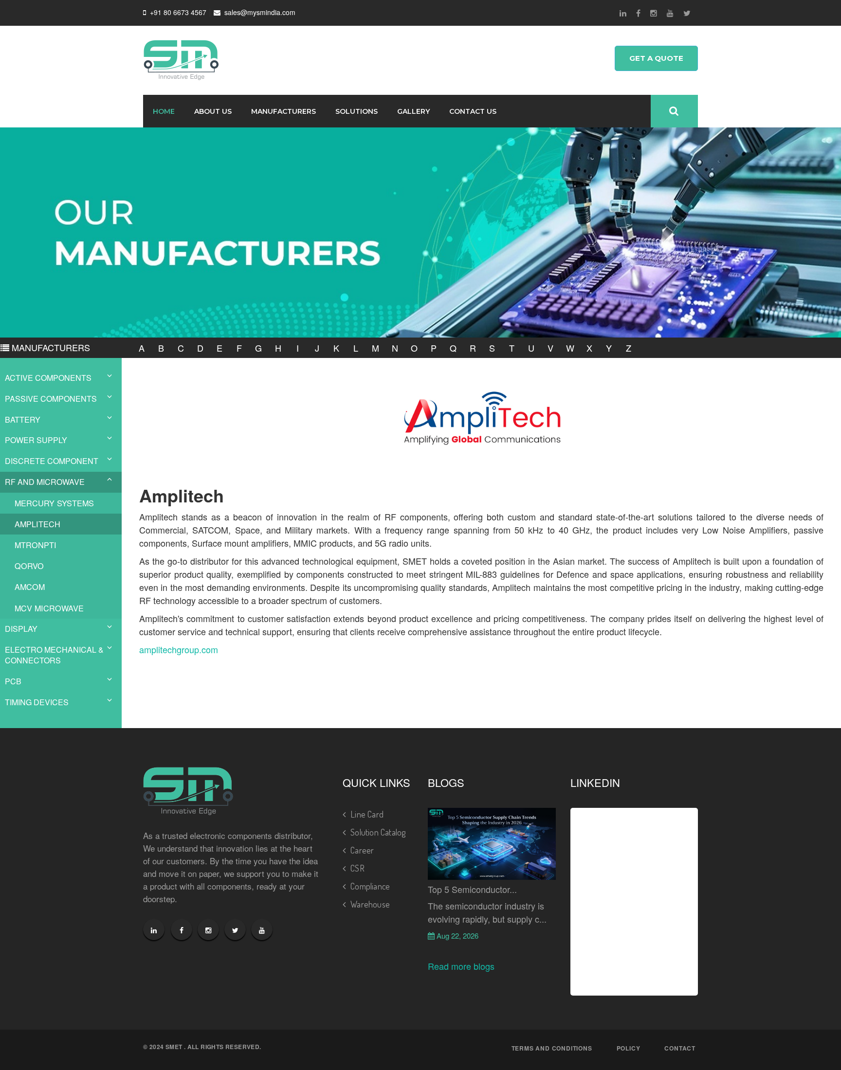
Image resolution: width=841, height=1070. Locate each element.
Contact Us (472, 111)
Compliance (370, 886)
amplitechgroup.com (178, 649)
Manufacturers (283, 111)
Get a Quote (656, 58)
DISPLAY (21, 628)
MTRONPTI (35, 545)
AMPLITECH (37, 524)
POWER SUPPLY (36, 440)
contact (679, 1048)
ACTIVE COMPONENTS (48, 377)
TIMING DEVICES (37, 702)
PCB (13, 681)
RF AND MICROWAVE (45, 481)
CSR (357, 868)
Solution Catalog (377, 832)
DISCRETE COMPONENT (51, 460)
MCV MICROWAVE (49, 608)
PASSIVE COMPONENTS (51, 398)
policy (628, 1048)
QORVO (29, 565)
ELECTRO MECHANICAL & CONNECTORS (54, 655)
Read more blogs (461, 966)
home (164, 111)
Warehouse (370, 904)
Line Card (367, 814)
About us (213, 111)
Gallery (413, 111)
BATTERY (22, 419)
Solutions (356, 111)
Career (362, 850)
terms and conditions (552, 1048)
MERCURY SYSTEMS (54, 503)
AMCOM (30, 586)
